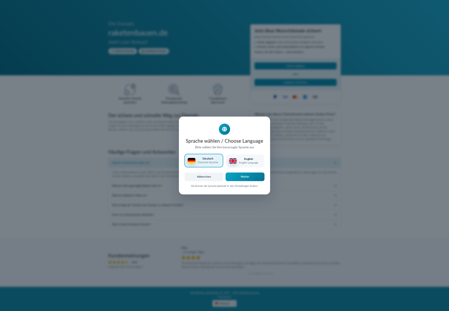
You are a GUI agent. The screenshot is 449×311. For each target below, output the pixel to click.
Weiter (245, 176)
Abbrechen (204, 176)
